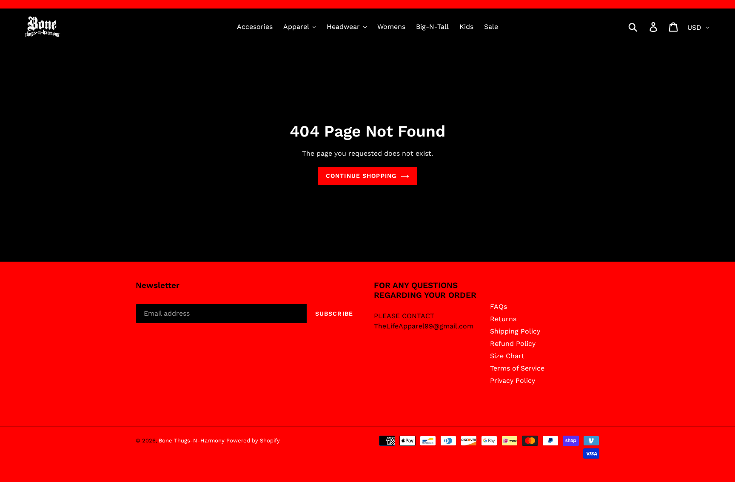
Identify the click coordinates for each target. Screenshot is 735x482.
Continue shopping (361, 175)
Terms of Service (517, 368)
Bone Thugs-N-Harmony (192, 440)
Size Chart (507, 356)
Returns (503, 319)
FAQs (498, 306)
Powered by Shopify (253, 440)
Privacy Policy (512, 380)
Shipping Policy (515, 331)
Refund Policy (513, 343)
